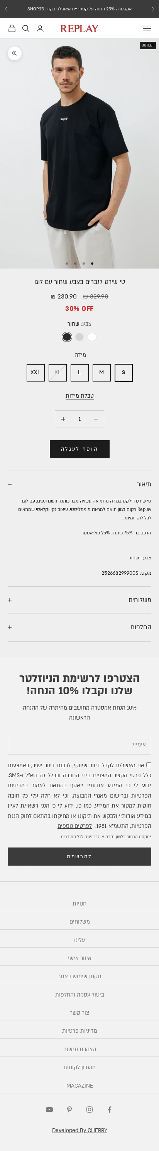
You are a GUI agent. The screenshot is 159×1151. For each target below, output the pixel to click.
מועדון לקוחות (79, 1067)
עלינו (79, 940)
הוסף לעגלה (79, 449)
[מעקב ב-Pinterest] (69, 1109)
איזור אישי (79, 958)
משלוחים (79, 921)
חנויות (79, 903)
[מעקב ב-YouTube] (49, 1109)
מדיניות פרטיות (79, 1031)
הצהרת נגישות (79, 1049)
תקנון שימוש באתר (79, 976)
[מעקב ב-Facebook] (109, 1109)
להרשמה (79, 856)
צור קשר (79, 1013)
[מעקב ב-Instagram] (89, 1109)
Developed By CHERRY (79, 1130)
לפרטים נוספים (75, 826)
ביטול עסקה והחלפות (79, 994)
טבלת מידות (80, 396)
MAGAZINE (79, 1086)
